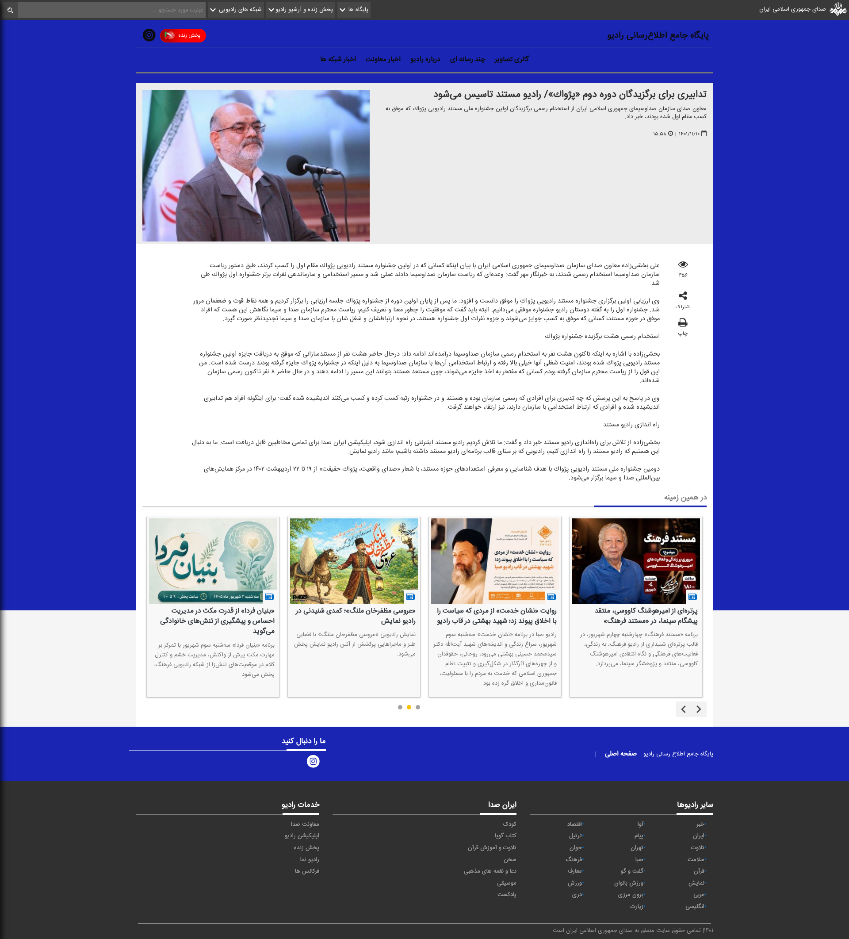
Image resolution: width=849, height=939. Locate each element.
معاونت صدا (305, 824)
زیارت (637, 907)
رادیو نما (309, 860)
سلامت (696, 860)
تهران (637, 848)
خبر (700, 824)
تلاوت (697, 848)
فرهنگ (574, 860)
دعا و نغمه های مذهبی (490, 871)
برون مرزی (630, 895)
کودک (509, 824)
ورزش (575, 883)
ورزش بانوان (628, 883)
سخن (510, 860)
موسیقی (506, 883)
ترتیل (575, 836)
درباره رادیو (425, 59)
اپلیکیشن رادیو (302, 836)
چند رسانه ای (467, 59)
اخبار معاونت (383, 59)
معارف (575, 871)
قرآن (699, 871)
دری (577, 895)
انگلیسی (694, 907)
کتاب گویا (505, 836)
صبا (639, 860)
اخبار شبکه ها (338, 59)
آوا (640, 824)
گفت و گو (632, 871)
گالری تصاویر (512, 59)
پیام (639, 836)
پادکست (506, 895)
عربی (698, 895)
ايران (698, 836)
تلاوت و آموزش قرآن (492, 848)
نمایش (696, 883)
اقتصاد (574, 824)
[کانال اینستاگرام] (149, 37)
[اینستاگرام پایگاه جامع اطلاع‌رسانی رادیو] (313, 763)
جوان (576, 848)
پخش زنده (189, 35)
